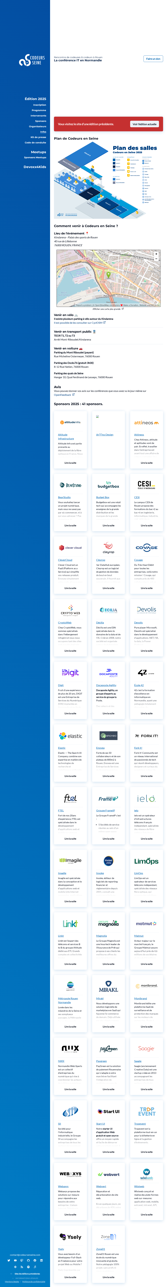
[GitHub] (28, 1260)
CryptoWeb (64, 622)
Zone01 (100, 1248)
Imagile (62, 873)
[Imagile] (70, 861)
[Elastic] (70, 735)
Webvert (101, 1186)
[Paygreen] (108, 1049)
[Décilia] (108, 610)
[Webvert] (108, 1174)
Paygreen (101, 1061)
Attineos (139, 434)
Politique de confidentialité (33, 1281)
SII (59, 1123)
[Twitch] (22, 1260)
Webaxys (63, 1186)
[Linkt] (70, 923)
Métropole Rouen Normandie (68, 1000)
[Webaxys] (70, 1174)
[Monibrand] (146, 986)
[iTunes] (35, 1267)
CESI (137, 497)
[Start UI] (108, 1111)
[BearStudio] (70, 485)
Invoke (100, 873)
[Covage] (146, 547)
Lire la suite (70, 462)
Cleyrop (100, 559)
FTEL (61, 810)
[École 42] (146, 673)
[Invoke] (108, 861)
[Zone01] (108, 1237)
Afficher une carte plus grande (107, 309)
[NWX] (70, 1049)
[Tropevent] (146, 1111)
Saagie (137, 1061)
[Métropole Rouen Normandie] (70, 986)
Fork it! (138, 747)
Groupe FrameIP (105, 810)
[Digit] (70, 673)
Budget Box (102, 497)
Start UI (100, 1123)
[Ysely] (70, 1237)
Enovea (100, 747)
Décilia (100, 622)
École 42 (139, 685)
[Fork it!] (146, 735)
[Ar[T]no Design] (108, 422)
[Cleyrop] (108, 547)
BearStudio (64, 497)
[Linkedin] (41, 1260)
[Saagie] (146, 1049)
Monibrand (140, 998)
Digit (61, 685)
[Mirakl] (108, 986)
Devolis (138, 622)
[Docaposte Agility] (108, 673)
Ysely (61, 1248)
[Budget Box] (108, 485)
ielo (136, 810)
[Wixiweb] (146, 1174)
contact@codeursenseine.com (25, 1254)
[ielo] (146, 798)
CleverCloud (65, 559)
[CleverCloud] (70, 547)
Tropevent (140, 1123)
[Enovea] (108, 735)
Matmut (139, 935)
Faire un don (153, 58)
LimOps (138, 873)
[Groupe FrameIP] (108, 798)
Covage (138, 559)
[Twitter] (9, 1260)
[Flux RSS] (22, 1267)
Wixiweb (139, 1186)
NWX (61, 1061)
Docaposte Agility (106, 685)
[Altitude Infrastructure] (70, 422)
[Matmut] (146, 923)
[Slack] (15, 1267)
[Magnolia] (108, 923)
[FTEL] (70, 798)
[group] (25, 99)
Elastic (61, 747)
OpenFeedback (62, 394)
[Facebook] (35, 1260)
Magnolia (101, 935)
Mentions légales (12, 1281)
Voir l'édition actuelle (144, 124)
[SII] (70, 1111)
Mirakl (100, 998)
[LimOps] (146, 861)
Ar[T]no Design (104, 434)
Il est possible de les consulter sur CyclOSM (78, 322)
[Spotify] (28, 1267)
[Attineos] (146, 422)
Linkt (61, 935)
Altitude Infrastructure (66, 436)
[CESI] (146, 485)
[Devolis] (146, 610)
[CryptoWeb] (70, 610)
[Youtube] (15, 1260)
